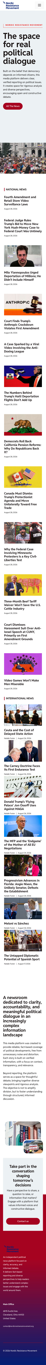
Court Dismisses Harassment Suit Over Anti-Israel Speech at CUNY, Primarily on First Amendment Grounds (22, 632)
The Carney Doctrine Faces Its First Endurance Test (22, 767)
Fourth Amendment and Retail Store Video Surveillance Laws (20, 200)
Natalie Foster (9, 738)
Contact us (23, 1221)
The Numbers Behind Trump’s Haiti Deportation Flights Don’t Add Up (21, 396)
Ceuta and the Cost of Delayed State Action (19, 732)
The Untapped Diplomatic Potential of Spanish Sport (22, 957)
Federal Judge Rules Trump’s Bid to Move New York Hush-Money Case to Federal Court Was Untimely (23, 225)
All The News (13, 106)
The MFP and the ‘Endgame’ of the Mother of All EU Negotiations (22, 844)
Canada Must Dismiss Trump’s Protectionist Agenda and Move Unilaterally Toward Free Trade (20, 501)
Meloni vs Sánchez (16, 923)
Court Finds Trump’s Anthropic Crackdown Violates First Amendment (21, 324)
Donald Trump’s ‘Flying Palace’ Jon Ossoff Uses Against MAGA (20, 805)
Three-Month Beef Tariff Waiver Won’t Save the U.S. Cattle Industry (22, 605)
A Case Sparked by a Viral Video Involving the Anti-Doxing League (21, 347)
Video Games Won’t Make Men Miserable (21, 682)
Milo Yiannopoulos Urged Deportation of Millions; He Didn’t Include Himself (22, 276)
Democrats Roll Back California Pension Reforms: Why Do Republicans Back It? (22, 446)
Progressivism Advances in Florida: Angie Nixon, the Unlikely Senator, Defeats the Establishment (21, 886)
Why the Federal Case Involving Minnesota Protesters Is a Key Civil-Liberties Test (20, 554)
